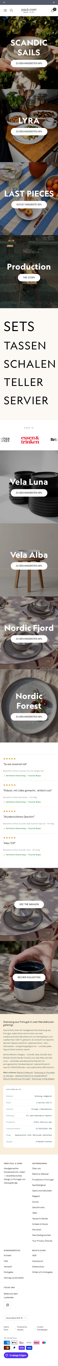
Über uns (36, 1175)
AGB (34, 1262)
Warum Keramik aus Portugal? (17, 1086)
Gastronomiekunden (42, 1198)
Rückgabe (8, 1279)
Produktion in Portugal (42, 1186)
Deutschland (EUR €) (14, 1325)
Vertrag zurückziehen (14, 1285)
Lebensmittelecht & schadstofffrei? (31, 1083)
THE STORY (29, 285)
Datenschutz (38, 1274)
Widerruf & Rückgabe (42, 1279)
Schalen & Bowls (40, 1231)
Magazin (36, 1203)
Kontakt (7, 1262)
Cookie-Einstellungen (42, 1335)
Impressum (37, 1268)
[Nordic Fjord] (29, 640)
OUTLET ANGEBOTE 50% (29, 211)
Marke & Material (25, 1079)
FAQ (6, 1268)
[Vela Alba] (29, 567)
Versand (8, 1274)
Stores (35, 1209)
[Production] (29, 278)
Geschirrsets (38, 1214)
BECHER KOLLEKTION (29, 984)
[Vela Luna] (29, 494)
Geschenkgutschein (41, 1242)
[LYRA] (29, 132)
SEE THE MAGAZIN (29, 911)
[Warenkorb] (52, 17)
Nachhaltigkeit (39, 1192)
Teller (34, 1220)
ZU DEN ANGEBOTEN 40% (29, 70)
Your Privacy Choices (42, 1248)
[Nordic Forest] (29, 713)
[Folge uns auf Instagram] (7, 1312)
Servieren (36, 1237)
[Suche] (11, 17)
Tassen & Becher (40, 1225)
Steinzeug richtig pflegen (43, 1086)
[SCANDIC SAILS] (29, 59)
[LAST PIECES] (29, 205)
